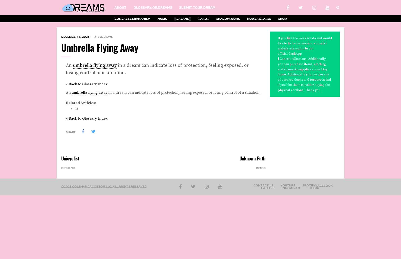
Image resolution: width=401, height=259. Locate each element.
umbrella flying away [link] (95, 65)
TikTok (313, 188)
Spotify (309, 185)
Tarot (203, 18)
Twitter (268, 188)
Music (162, 18)
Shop (282, 18)
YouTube (288, 185)
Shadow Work (228, 18)
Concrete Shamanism (132, 18)
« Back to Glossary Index (86, 84)
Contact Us (263, 185)
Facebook (324, 186)
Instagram (291, 188)
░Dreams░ (182, 18)
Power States (259, 18)
